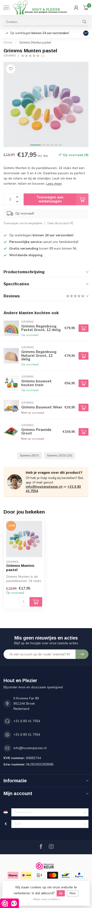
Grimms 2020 (59, 455)
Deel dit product (58, 223)
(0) (43, 56)
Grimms (10, 55)
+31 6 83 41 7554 (26, 721)
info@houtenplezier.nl (44, 486)
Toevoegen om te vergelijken (23, 223)
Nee (73, 893)
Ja (60, 893)
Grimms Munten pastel (35, 42)
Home (8, 42)
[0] (85, 7)
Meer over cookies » (46, 899)
